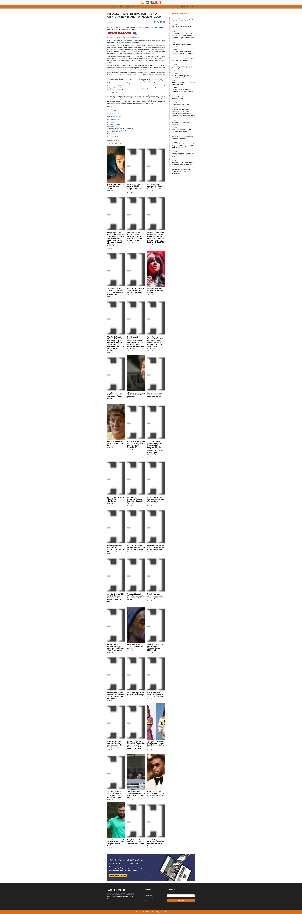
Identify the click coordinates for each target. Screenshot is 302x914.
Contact (147, 900)
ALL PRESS (126, 6)
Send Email (114, 126)
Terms (146, 893)
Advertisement (149, 898)
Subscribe (181, 901)
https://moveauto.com (113, 119)
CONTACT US (135, 6)
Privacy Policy (149, 895)
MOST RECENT (117, 6)
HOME (110, 6)
